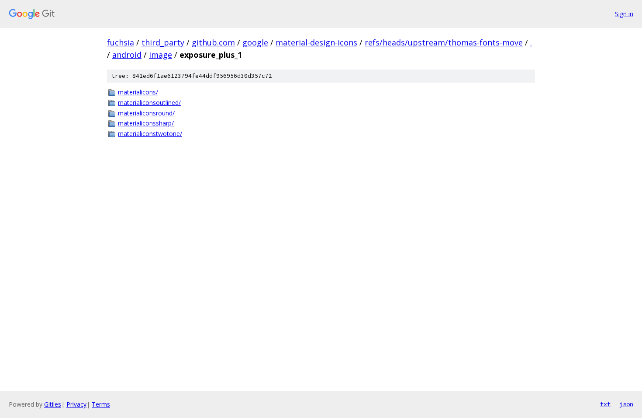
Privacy (76, 404)
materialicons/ (138, 92)
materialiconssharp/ (146, 123)
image (160, 54)
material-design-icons (316, 42)
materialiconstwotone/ (150, 133)
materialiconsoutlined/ (149, 102)
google (255, 42)
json (626, 404)
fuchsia (120, 42)
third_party (163, 42)
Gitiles (52, 404)
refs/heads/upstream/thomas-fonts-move (444, 42)
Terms (101, 404)
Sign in (624, 14)
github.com (213, 42)
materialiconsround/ (146, 113)
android (127, 54)
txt (605, 404)
